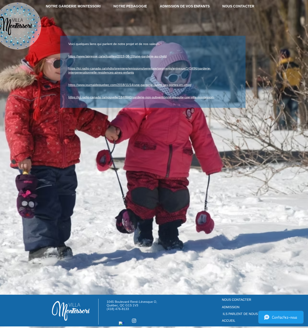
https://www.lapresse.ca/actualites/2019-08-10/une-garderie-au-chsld (117, 56)
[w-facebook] (121, 324)
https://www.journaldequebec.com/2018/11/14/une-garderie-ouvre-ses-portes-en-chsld (129, 85)
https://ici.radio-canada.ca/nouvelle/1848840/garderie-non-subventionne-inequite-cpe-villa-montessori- (141, 97)
